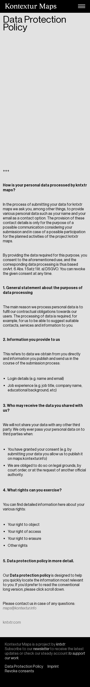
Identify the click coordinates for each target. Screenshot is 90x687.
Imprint (53, 666)
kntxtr (60, 644)
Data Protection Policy (24, 666)
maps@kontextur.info (19, 608)
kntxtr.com (12, 622)
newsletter (41, 649)
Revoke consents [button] (19, 671)
